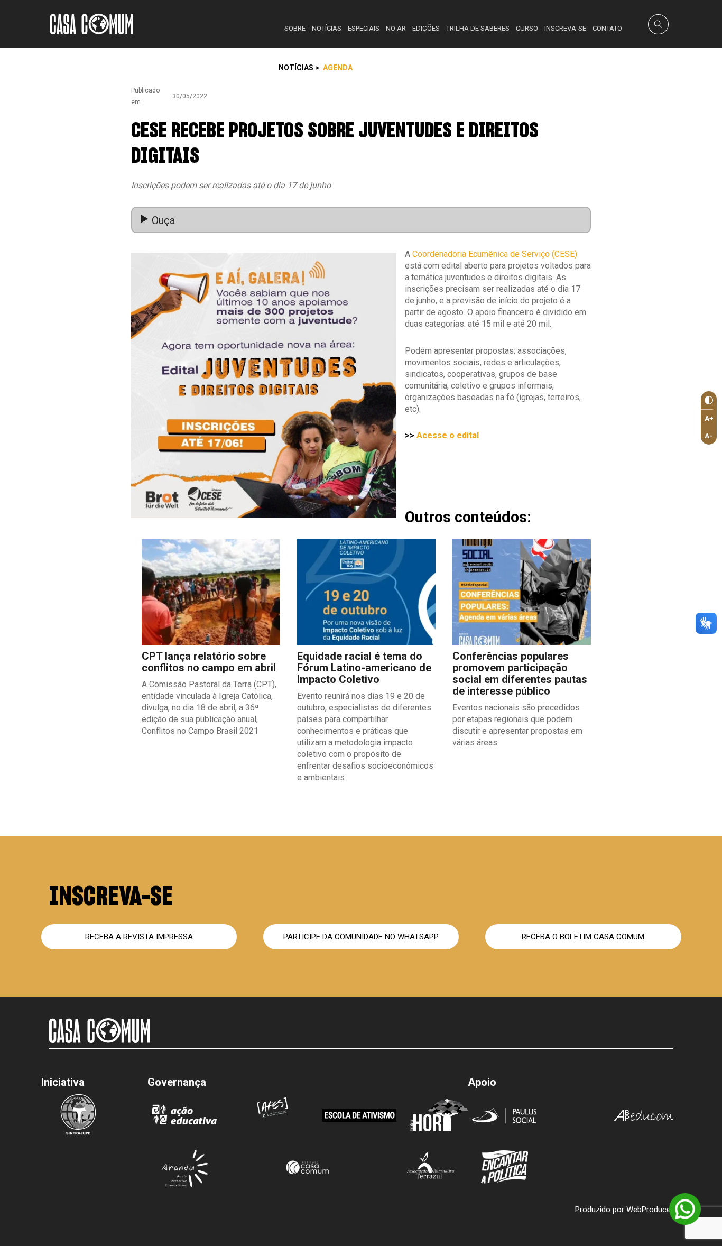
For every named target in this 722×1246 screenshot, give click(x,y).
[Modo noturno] (707, 400)
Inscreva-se (565, 28)
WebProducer (649, 1209)
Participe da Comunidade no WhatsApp (361, 937)
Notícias (326, 28)
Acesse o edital (447, 435)
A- (708, 436)
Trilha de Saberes (478, 28)
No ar (396, 28)
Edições (426, 28)
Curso (527, 28)
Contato (607, 28)
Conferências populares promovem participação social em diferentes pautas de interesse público (519, 673)
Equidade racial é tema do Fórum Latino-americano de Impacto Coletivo (364, 667)
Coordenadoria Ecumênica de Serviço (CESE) (494, 254)
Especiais (363, 28)
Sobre (295, 28)
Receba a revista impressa (139, 937)
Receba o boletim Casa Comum (583, 937)
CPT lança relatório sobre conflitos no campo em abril (209, 661)
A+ (709, 418)
